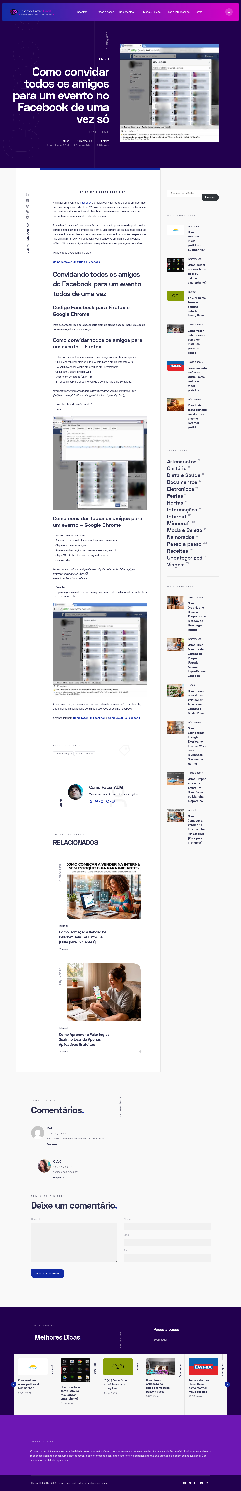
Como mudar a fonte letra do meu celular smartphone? (197, 274)
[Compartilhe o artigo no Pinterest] (28, 206)
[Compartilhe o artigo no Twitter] (28, 211)
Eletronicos (182, 489)
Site (126, 1250)
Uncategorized (186, 557)
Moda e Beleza (152, 12)
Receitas (82, 12)
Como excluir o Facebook (124, 717)
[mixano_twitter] (190, 1484)
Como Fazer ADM (58, 145)
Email (127, 1234)
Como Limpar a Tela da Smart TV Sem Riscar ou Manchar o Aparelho (197, 790)
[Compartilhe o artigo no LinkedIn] (28, 200)
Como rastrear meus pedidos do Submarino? (29, 1384)
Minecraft (181, 523)
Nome (127, 1219)
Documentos (126, 12)
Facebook (85, 202)
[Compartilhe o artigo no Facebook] (28, 217)
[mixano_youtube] (195, 1484)
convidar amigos (63, 753)
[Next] (227, 1384)
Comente (36, 1219)
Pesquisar (210, 197)
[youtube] (102, 802)
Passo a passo (105, 12)
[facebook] (91, 802)
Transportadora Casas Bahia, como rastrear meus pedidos (197, 379)
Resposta (52, 1144)
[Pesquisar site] (229, 12)
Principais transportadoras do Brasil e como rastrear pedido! (197, 416)
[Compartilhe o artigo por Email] (28, 195)
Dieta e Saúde (185, 475)
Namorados (182, 537)
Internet (104, 59)
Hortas (198, 12)
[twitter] (96, 802)
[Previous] (13, 1384)
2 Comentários (83, 145)
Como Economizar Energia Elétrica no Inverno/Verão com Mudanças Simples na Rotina (197, 746)
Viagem (178, 564)
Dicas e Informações (178, 12)
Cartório (178, 468)
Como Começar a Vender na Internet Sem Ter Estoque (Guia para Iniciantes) (82, 937)
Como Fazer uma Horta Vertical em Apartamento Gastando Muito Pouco (197, 702)
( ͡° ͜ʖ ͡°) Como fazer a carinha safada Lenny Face (197, 307)
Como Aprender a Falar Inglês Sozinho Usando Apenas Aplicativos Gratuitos (84, 1039)
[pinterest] (107, 802)
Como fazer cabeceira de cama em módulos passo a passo (197, 342)
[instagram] (113, 802)
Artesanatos (183, 461)
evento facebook (85, 753)
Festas (177, 496)
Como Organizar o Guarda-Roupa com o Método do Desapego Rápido (197, 616)
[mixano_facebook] (184, 1484)
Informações (184, 509)
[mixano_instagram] (207, 1484)
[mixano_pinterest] (201, 1484)
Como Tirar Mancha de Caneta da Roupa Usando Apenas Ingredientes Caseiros (197, 660)
